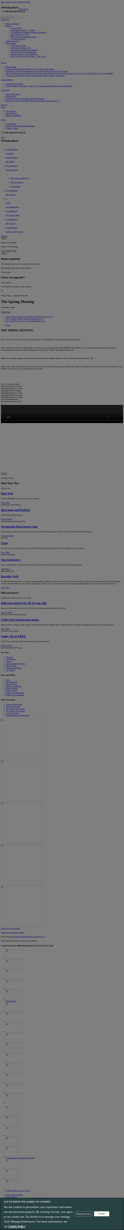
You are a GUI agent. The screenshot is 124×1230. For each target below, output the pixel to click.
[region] (62, 1214)
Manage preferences (84, 1214)
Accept (101, 1214)
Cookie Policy (17, 1226)
